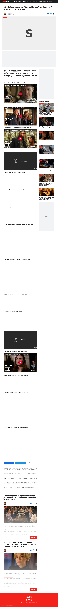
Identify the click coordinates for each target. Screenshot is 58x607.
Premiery (40, 1)
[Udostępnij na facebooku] (48, 14)
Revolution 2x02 (28, 482)
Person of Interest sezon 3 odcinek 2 (15, 482)
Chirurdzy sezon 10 (24, 468)
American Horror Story (13, 465)
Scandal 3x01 (19, 483)
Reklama (26, 602)
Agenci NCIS (7, 465)
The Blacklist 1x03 (31, 486)
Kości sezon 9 (25, 479)
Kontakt (22, 602)
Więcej (50, 1)
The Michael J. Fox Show (21, 487)
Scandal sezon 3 (24, 483)
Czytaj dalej (33, 537)
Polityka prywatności (33, 602)
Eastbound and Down (31, 469)
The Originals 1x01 (31, 488)
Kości (18, 479)
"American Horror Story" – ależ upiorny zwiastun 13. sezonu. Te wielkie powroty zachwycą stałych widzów (20, 544)
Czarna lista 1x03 (10, 469)
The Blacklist (26, 486)
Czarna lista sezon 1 (24, 469)
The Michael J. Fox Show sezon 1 (18, 488)
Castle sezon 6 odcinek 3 (8, 468)
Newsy (24, 1)
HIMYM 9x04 (32, 473)
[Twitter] (29, 600)
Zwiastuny (45, 1)
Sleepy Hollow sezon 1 (20, 486)
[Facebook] (26, 600)
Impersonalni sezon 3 (23, 477)
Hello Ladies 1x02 (10, 473)
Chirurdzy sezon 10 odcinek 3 (32, 468)
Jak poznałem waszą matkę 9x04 (18, 478)
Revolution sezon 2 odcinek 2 (9, 483)
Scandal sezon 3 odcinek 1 (31, 483)
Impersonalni (12, 477)
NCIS (36, 479)
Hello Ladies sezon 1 (24, 473)
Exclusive (29, 1)
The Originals (26, 488)
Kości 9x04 (21, 479)
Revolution (23, 482)
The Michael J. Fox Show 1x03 (29, 487)
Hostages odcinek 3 (26, 474)
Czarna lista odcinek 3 (17, 469)
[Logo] (5, 1)
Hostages (15, 474)
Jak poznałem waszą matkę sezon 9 (29, 478)
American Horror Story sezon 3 (23, 465)
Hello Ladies (6, 473)
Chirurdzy (13, 468)
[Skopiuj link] (53, 14)
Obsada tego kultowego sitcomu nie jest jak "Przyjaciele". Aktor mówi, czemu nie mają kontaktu (20, 498)
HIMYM (29, 473)
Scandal (15, 483)
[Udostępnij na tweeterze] (51, 14)
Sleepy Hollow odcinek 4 (12, 486)
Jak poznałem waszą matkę (8, 478)
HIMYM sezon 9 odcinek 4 (10, 474)
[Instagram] (31, 600)
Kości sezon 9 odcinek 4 (31, 479)
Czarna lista (6, 469)
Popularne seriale (17, 1)
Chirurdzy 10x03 (18, 468)
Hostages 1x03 (20, 474)
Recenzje (35, 1)
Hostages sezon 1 (32, 474)
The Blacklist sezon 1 (13, 487)
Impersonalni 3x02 (17, 477)
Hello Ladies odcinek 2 (17, 473)
